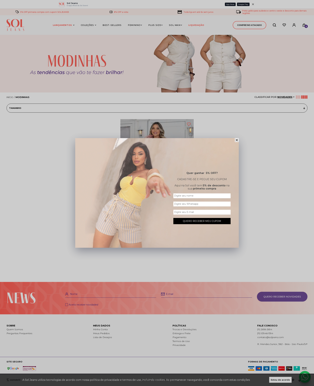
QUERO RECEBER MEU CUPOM (202, 221)
